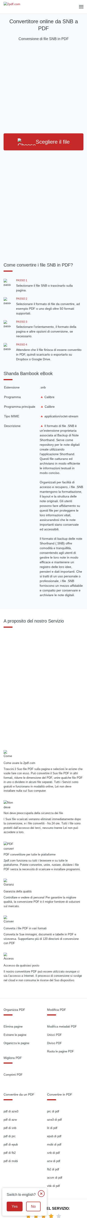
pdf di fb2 (10, 1152)
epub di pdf (54, 1136)
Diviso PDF (54, 1043)
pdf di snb (10, 1128)
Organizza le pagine (16, 1043)
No (33, 1206)
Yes (15, 1206)
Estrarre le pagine (15, 1035)
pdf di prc (10, 1136)
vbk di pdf (53, 1186)
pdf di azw (10, 1119)
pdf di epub (11, 1144)
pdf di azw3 (11, 1111)
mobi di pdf (54, 1144)
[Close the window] (41, 1193)
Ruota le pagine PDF (60, 1051)
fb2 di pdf (53, 1169)
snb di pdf (53, 1152)
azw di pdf (53, 1161)
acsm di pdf (54, 1177)
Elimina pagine (13, 1026)
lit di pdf (52, 1128)
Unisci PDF (54, 1035)
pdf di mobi (11, 1161)
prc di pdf (53, 1111)
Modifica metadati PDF (62, 1026)
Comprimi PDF (13, 1074)
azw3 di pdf (54, 1119)
